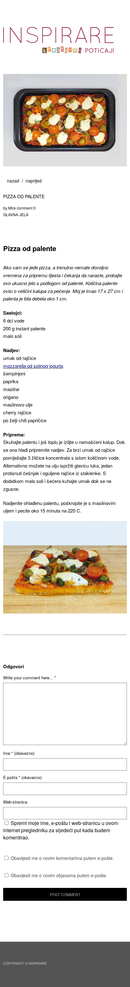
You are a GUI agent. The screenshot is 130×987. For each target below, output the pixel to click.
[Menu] (11, 8)
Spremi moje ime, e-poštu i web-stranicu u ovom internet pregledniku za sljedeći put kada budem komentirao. (60, 830)
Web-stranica (15, 802)
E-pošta (22, 777)
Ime (18, 753)
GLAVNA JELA (15, 214)
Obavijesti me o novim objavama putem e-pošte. (59, 875)
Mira (12, 207)
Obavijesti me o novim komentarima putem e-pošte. (62, 858)
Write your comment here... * (29, 678)
